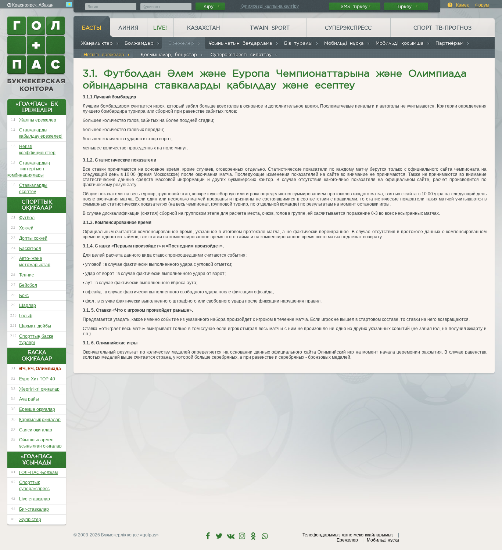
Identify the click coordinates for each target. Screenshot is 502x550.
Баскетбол (30, 248)
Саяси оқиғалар (35, 430)
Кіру (210, 6)
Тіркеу (406, 6)
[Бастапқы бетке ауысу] (36, 54)
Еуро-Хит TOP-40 (37, 378)
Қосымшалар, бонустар (170, 54)
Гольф (25, 315)
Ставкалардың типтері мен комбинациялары (28, 169)
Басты (91, 28)
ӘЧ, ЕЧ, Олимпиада (40, 368)
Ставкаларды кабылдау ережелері (40, 133)
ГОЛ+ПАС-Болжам (38, 472)
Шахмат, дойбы (35, 326)
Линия (128, 28)
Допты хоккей (33, 238)
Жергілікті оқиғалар (39, 389)
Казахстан (203, 28)
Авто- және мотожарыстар (34, 261)
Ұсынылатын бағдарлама (242, 43)
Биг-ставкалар (34, 509)
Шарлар (27, 305)
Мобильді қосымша (401, 43)
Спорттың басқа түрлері (36, 339)
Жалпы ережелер (37, 120)
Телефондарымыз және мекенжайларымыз (348, 535)
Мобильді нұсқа (345, 43)
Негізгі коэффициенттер (37, 149)
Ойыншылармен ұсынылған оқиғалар (40, 443)
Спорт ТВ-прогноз (442, 28)
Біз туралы (299, 43)
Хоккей (26, 228)
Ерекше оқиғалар (37, 409)
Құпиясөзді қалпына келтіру (269, 6)
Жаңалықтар (98, 43)
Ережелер (182, 43)
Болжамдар (141, 43)
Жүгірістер (30, 519)
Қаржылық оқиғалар (40, 419)
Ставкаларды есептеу (33, 188)
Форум (482, 5)
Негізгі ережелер (105, 54)
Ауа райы (29, 399)
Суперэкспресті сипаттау (243, 54)
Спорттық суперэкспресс (34, 485)
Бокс (24, 295)
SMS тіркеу (354, 6)
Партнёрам (450, 43)
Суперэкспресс (348, 28)
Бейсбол (28, 285)
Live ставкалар (34, 499)
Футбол (27, 217)
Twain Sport (270, 28)
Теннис (26, 275)
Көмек (462, 5)
